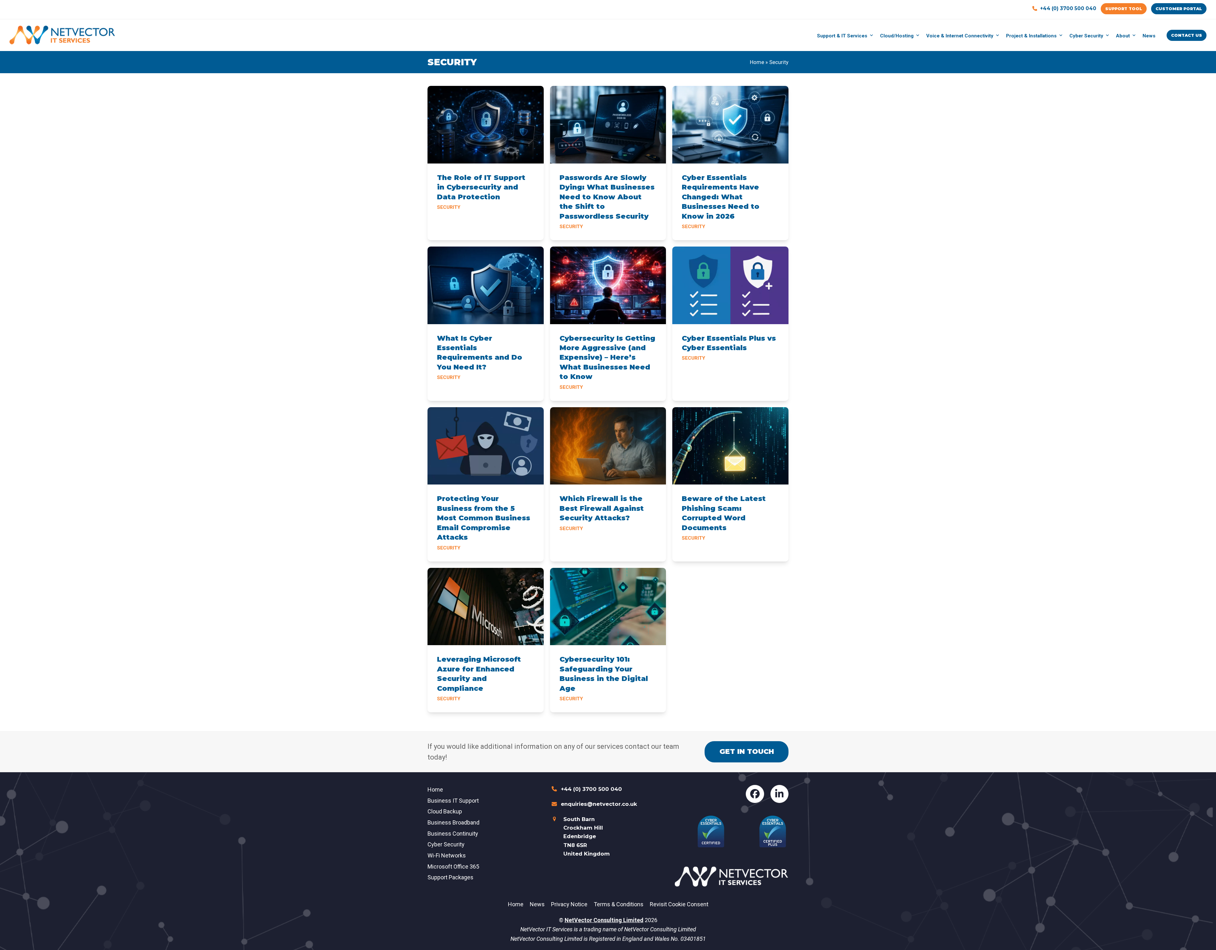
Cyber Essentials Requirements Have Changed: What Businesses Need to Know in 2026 (720, 197)
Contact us (1186, 35)
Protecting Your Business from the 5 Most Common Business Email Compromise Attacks (483, 518)
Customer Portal (1179, 8)
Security (448, 207)
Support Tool (1123, 8)
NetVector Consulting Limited (604, 920)
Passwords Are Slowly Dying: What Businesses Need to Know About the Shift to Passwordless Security (607, 197)
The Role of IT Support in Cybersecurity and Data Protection (481, 187)
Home (757, 62)
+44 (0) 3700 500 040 (1068, 8)
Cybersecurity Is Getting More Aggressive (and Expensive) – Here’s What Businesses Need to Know (607, 357)
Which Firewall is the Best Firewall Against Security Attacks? (602, 508)
